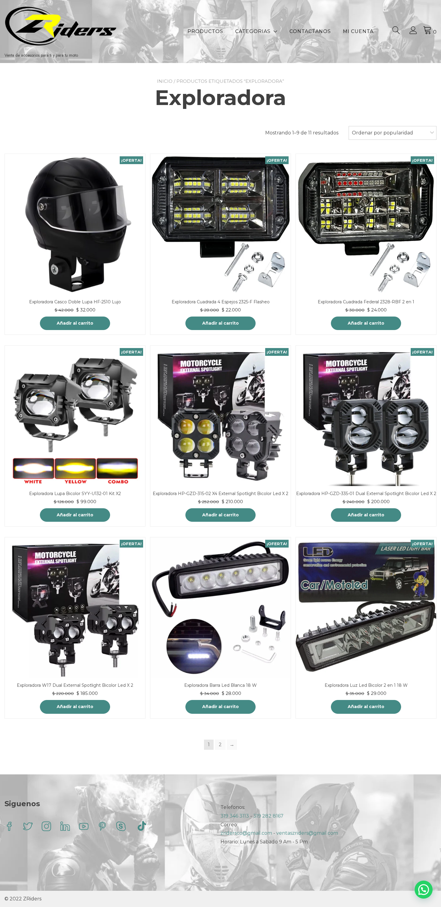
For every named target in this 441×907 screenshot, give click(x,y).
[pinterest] (102, 827)
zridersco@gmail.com (246, 833)
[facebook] (9, 827)
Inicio (164, 81)
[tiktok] (142, 827)
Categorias (253, 31)
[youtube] (83, 827)
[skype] (121, 827)
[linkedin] (65, 827)
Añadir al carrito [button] (75, 323)
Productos (205, 31)
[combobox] (392, 133)
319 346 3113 (235, 816)
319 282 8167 (268, 816)
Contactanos (310, 31)
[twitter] (28, 827)
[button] (424, 890)
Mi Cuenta (358, 31)
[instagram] (46, 827)
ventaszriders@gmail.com (307, 833)
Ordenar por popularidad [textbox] (382, 133)
